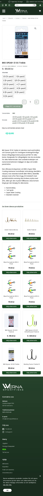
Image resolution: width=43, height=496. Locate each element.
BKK (14, 113)
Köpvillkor (5, 467)
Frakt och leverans (8, 470)
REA (4, 449)
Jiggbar (5, 443)
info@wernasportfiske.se (10, 419)
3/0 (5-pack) (27, 119)
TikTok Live (5, 452)
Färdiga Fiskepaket (8, 446)
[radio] (9, 76)
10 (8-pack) (21, 123)
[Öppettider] (9, 5)
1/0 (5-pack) (17, 117)
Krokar (18, 18)
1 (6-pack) (25, 117)
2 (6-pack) (33, 117)
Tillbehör (10, 18)
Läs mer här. (7, 485)
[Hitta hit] (6, 5)
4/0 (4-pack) (22, 121)
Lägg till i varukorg (12, 106)
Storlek (5, 73)
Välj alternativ (11, 238)
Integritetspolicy (7, 473)
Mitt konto (5, 464)
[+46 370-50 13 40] (3, 5)
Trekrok (24, 18)
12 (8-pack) (30, 123)
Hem (4, 18)
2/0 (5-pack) (17, 119)
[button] (35, 28)
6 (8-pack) (31, 121)
